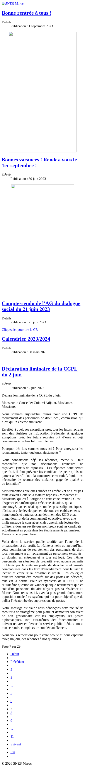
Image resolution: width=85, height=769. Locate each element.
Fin (12, 752)
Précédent (17, 662)
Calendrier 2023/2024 (26, 339)
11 (12, 736)
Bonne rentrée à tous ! (26, 13)
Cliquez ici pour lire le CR (20, 329)
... (11, 685)
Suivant (15, 744)
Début (14, 654)
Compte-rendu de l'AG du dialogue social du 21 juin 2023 (41, 306)
